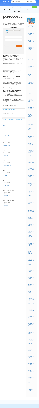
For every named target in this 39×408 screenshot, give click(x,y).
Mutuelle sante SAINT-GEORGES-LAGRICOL (31, 389)
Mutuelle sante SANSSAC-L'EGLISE (31, 221)
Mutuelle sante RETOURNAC (31, 108)
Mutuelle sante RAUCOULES (31, 281)
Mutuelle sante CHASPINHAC (31, 320)
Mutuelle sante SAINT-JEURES (31, 271)
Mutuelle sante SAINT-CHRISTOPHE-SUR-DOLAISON (31, 260)
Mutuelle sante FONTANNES (31, 214)
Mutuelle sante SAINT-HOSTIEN (31, 354)
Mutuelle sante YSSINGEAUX (31, 34)
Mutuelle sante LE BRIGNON (31, 350)
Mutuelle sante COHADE (31, 288)
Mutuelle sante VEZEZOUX (31, 378)
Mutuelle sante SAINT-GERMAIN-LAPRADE (31, 71)
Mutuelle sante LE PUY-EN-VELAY (31, 26)
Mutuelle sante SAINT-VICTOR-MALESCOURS (31, 324)
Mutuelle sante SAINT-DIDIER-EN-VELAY (31, 78)
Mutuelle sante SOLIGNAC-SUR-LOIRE (31, 199)
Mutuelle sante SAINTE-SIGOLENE (31, 41)
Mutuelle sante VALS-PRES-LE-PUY (31, 67)
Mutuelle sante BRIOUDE (31, 37)
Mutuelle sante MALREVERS (31, 307)
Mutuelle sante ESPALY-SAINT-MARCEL (31, 63)
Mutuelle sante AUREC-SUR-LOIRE (31, 44)
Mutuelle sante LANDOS (31, 278)
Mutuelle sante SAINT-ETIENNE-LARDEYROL (31, 328)
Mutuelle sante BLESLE (31, 317)
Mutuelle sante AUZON (31, 268)
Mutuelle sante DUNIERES (31, 86)
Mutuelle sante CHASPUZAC (31, 357)
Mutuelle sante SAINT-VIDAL (31, 367)
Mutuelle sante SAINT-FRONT (31, 386)
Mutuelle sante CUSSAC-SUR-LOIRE (31, 162)
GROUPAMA (5, 175)
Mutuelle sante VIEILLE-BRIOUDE (31, 188)
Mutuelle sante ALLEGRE (31, 256)
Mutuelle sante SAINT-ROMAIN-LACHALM (31, 240)
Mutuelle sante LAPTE (31, 166)
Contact (26, 405)
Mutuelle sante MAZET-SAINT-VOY (31, 211)
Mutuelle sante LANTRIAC (31, 140)
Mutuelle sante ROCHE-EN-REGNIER (31, 371)
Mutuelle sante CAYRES (31, 336)
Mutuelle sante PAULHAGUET (31, 225)
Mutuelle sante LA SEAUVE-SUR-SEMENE (31, 184)
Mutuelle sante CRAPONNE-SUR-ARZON (31, 124)
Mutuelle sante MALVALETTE (31, 314)
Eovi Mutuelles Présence (7, 165)
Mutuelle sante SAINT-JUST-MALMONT (31, 48)
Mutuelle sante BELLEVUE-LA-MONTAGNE (31, 394)
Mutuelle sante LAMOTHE (31, 274)
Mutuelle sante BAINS (31, 192)
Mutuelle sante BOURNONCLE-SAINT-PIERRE (31, 252)
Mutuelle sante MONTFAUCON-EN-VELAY (31, 207)
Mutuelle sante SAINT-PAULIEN (31, 111)
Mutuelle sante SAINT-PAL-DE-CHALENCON (31, 235)
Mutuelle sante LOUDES (31, 264)
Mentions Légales (21, 405)
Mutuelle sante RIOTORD (31, 195)
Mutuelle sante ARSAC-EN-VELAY (31, 218)
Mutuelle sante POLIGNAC (31, 93)
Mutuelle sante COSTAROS (31, 364)
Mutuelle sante (18, 6)
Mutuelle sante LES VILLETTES (31, 203)
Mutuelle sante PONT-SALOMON (31, 144)
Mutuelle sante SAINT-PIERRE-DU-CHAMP (31, 381)
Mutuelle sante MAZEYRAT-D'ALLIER (31, 169)
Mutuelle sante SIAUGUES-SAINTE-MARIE (31, 299)
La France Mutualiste (6, 185)
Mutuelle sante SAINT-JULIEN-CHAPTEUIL (31, 133)
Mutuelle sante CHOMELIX (31, 374)
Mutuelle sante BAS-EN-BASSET (31, 59)
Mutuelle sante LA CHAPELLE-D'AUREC (31, 303)
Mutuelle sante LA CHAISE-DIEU (31, 292)
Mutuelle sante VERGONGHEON (31, 147)
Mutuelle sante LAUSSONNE (31, 228)
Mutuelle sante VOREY (31, 172)
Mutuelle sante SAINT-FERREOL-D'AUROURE (31, 115)
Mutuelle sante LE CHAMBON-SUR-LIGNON (31, 100)
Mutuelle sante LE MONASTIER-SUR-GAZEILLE (31, 151)
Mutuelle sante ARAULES (31, 347)
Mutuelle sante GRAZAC (31, 232)
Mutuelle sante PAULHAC (31, 333)
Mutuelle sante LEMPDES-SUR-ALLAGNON (31, 179)
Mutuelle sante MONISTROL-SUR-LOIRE (31, 30)
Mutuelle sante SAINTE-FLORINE (31, 83)
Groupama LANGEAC (6, 145)
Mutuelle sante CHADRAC (31, 97)
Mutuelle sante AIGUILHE (31, 159)
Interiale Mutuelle (6, 135)
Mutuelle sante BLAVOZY (31, 155)
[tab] (13, 109)
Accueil (13, 6)
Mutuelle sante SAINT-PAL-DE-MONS (31, 128)
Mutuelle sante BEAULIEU (31, 285)
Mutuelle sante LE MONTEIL (31, 360)
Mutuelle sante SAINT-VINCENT (31, 248)
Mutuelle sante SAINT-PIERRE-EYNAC (31, 244)
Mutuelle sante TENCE (31, 75)
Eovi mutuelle (5, 125)
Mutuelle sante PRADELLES (31, 343)
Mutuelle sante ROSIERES (31, 176)
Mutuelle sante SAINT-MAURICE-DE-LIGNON (31, 119)
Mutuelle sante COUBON (31, 90)
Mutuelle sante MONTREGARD (31, 340)
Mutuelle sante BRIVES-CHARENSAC (31, 52)
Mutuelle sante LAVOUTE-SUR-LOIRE (31, 310)
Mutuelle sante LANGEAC (31, 56)
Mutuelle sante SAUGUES (31, 137)
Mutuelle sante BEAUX (31, 295)
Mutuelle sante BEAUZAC (31, 104)
